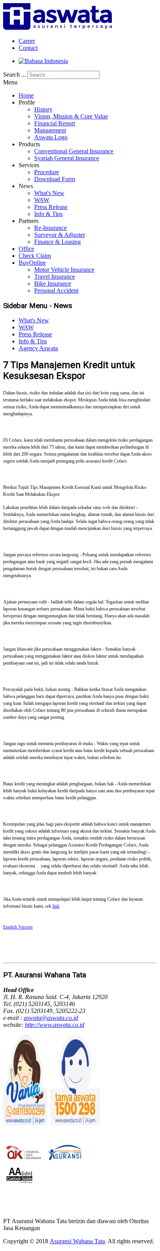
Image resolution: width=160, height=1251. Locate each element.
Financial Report (54, 123)
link (55, 906)
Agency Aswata (38, 348)
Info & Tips (48, 214)
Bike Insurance (52, 283)
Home (26, 95)
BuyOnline (32, 262)
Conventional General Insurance (73, 151)
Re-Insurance (50, 227)
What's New (49, 193)
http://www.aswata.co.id (54, 1024)
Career (27, 41)
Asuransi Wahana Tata (77, 1241)
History (43, 109)
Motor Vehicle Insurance (64, 269)
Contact (28, 48)
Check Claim (35, 255)
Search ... (14, 74)
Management (50, 130)
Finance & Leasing (57, 241)
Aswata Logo (51, 137)
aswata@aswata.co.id (51, 1018)
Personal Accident (56, 290)
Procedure (46, 172)
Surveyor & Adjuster (59, 234)
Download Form (54, 179)
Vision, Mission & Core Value (71, 116)
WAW (41, 200)
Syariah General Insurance (66, 158)
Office (26, 248)
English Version (18, 927)
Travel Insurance (54, 276)
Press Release (51, 207)
